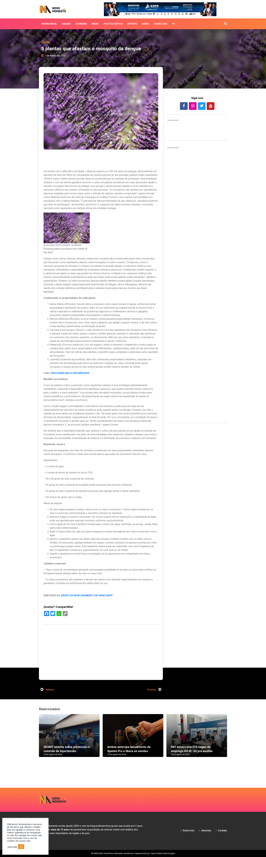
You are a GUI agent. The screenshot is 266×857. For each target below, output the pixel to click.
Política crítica (113, 24)
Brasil (95, 24)
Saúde (145, 24)
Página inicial (49, 24)
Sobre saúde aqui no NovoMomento (70, 372)
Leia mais (12, 846)
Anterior (49, 680)
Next (232, 729)
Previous (34, 729)
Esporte (132, 24)
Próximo (152, 680)
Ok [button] (21, 846)
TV (173, 24)
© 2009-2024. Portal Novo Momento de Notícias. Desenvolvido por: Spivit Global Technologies (133, 844)
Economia (81, 24)
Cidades (66, 24)
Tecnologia (160, 24)
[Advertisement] (197, 284)
